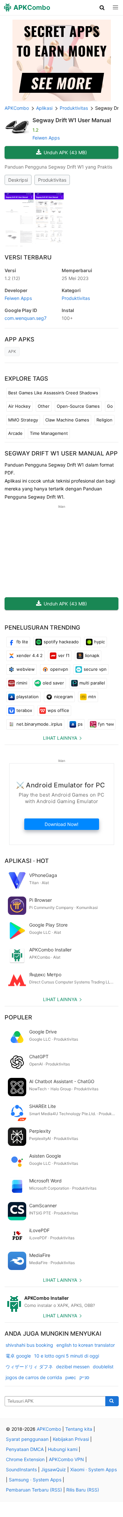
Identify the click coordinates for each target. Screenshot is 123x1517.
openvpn (59, 669)
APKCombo (17, 108)
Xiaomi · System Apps (93, 1469)
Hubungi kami (62, 1449)
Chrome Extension (25, 1459)
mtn (92, 696)
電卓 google (18, 1356)
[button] (102, 7)
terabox (24, 710)
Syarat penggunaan (27, 1439)
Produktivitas (52, 180)
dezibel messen (73, 1366)
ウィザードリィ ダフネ (29, 1366)
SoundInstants (21, 1469)
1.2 (12, 278)
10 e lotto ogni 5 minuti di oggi (66, 1356)
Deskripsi (18, 180)
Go (110, 406)
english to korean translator (85, 1345)
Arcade (15, 433)
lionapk (92, 655)
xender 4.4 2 (29, 655)
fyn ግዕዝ (105, 724)
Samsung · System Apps (35, 1479)
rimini (21, 682)
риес (70, 1377)
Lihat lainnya (60, 738)
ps (80, 724)
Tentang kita (78, 1429)
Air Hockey (19, 406)
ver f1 (64, 655)
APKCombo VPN (66, 1459)
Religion (104, 419)
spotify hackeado (61, 641)
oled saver (53, 682)
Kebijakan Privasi (71, 1439)
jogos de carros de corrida (34, 1377)
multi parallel (92, 682)
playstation (27, 696)
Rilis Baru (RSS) (82, 1489)
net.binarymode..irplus (39, 724)
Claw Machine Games (67, 419)
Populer (18, 1017)
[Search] (112, 1401)
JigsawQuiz (53, 1469)
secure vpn (95, 669)
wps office (58, 710)
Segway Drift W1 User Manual (71, 120)
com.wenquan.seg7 (26, 318)
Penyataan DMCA (25, 1449)
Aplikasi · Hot (27, 860)
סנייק (84, 1377)
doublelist (103, 1366)
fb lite (22, 641)
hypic (99, 641)
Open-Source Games (78, 406)
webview (25, 669)
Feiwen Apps (46, 137)
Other (44, 406)
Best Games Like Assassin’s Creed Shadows (53, 392)
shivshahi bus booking (29, 1345)
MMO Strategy (23, 419)
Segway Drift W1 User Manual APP (61, 453)
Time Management (49, 433)
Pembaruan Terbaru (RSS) (34, 1489)
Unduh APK (65, 152)
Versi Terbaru (28, 257)
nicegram (63, 696)
